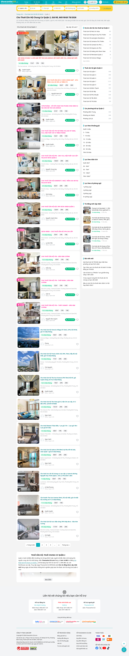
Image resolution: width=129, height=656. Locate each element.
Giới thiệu (79, 636)
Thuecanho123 (90, 608)
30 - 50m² (86, 166)
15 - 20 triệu (87, 142)
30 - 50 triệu (87, 149)
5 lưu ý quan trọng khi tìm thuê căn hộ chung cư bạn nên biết (95, 279)
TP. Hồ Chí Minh (37, 2)
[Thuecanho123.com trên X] (100, 648)
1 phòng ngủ (87, 187)
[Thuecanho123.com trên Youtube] (104, 648)
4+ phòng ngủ (87, 197)
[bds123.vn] (40, 622)
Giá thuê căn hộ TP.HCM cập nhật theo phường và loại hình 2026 (95, 263)
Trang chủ (26, 2)
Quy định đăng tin (81, 641)
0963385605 (71, 295)
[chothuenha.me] (72, 622)
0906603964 (71, 195)
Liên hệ (59, 643)
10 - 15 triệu (87, 139)
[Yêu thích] (77, 70)
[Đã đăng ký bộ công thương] (22, 648)
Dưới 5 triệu (87, 129)
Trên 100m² (86, 176)
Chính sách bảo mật (82, 646)
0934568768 (71, 170)
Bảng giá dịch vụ (76, 2)
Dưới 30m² (86, 163)
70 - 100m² (86, 173)
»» (58, 545)
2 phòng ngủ (87, 190)
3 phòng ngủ (87, 193)
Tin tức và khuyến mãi (63, 646)
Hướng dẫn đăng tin (63, 638)
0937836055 (71, 94)
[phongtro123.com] (56, 622)
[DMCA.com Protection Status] (33, 648)
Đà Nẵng (53, 2)
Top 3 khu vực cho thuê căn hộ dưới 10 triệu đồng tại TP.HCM (97, 268)
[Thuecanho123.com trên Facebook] (96, 648)
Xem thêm (48, 579)
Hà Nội (46, 2)
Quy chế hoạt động (81, 643)
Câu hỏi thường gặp (63, 641)
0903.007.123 (43, 608)
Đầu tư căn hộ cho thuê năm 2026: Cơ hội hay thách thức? (96, 284)
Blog (60, 2)
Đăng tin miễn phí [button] (122, 2)
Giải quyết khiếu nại (81, 648)
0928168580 (71, 319)
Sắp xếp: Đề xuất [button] (71, 27)
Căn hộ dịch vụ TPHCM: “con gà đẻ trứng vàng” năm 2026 (96, 274)
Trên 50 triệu (87, 152)
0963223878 (71, 70)
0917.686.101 (68, 608)
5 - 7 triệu (86, 132)
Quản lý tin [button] (93, 2)
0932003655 (71, 244)
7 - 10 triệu (86, 136)
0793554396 (71, 219)
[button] (85, 2)
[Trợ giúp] (124, 649)
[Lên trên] (124, 643)
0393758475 (71, 269)
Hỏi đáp (66, 2)
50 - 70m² (86, 169)
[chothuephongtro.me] (88, 622)
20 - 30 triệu (87, 146)
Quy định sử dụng (81, 638)
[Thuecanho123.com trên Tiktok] (108, 648)
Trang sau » (66, 545)
